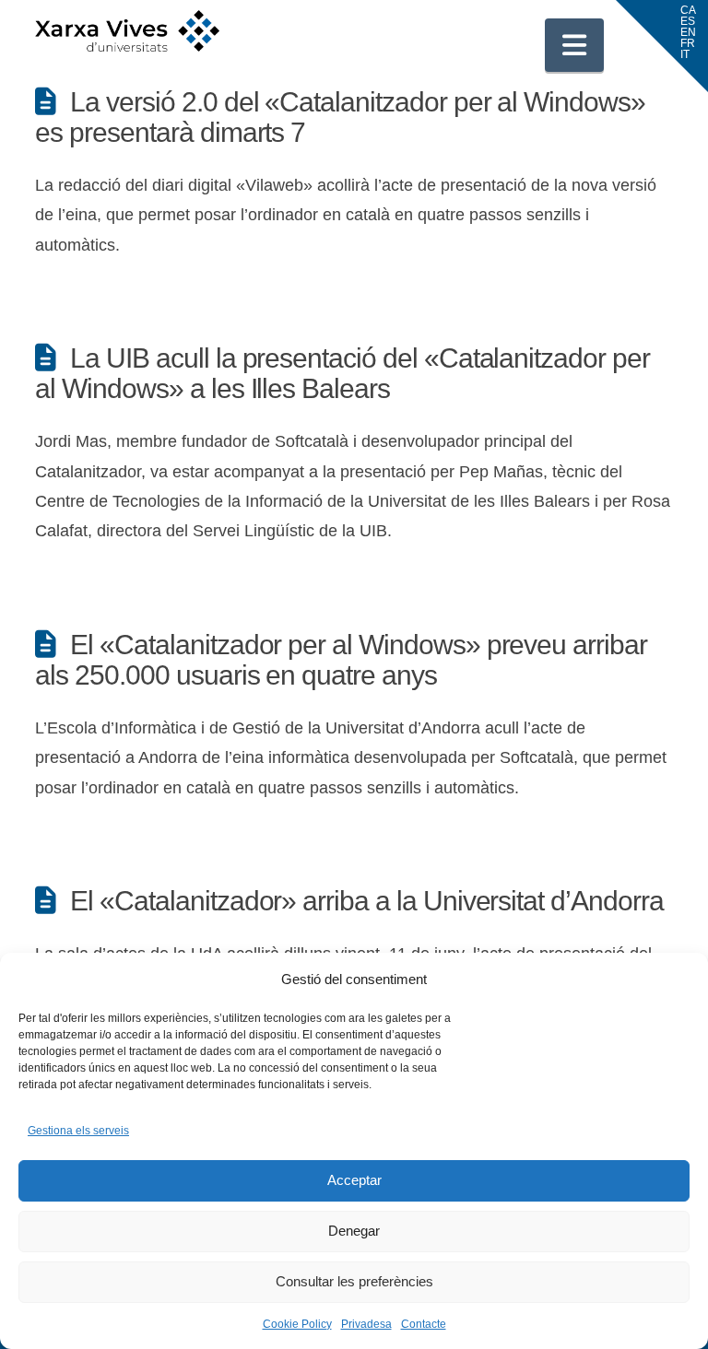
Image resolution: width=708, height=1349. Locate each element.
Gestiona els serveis (78, 1130)
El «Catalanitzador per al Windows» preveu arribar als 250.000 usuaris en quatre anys (340, 659)
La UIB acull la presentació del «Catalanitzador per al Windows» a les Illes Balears (342, 373)
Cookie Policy (297, 1324)
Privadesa (366, 1324)
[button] (574, 45)
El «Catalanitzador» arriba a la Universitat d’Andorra (366, 901)
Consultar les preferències (354, 1281)
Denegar (354, 1230)
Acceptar (354, 1180)
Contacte (423, 1324)
